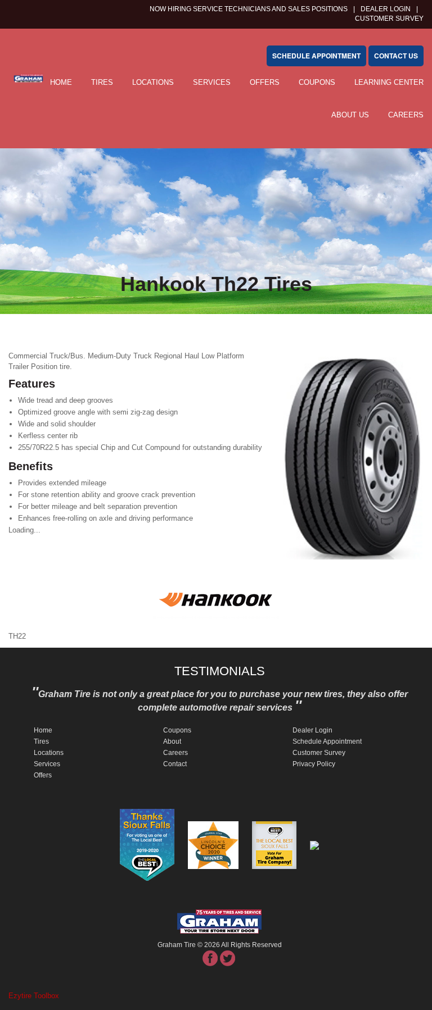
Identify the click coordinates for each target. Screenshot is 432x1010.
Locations (153, 82)
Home (61, 82)
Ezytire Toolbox (33, 995)
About (172, 741)
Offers (265, 82)
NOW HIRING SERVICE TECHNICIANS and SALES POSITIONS (249, 9)
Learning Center (389, 82)
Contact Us (396, 56)
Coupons (317, 82)
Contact (175, 764)
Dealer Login (386, 9)
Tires (102, 82)
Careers (406, 115)
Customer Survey (318, 753)
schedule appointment (316, 56)
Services (212, 82)
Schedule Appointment (327, 741)
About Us (350, 115)
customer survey (389, 18)
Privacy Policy (313, 764)
